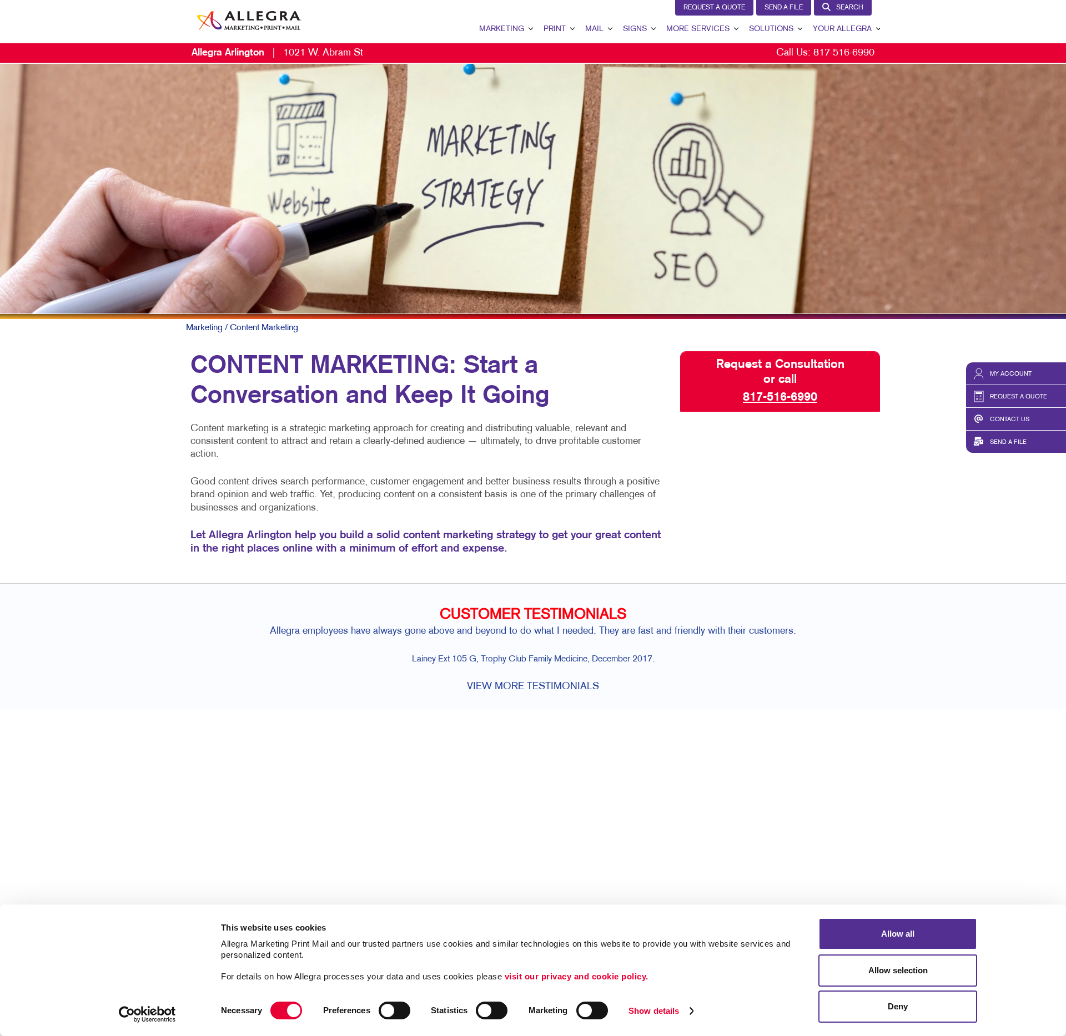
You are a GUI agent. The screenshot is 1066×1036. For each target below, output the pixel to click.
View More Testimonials (533, 686)
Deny (898, 1006)
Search (849, 7)
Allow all (897, 933)
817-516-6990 (843, 53)
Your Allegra (842, 29)
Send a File (784, 7)
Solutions (771, 29)
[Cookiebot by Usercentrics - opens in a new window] (147, 1014)
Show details (653, 1010)
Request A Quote (714, 7)
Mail (594, 29)
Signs (635, 29)
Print (555, 29)
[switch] (394, 1010)
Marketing (501, 29)
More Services (698, 29)
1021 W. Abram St (277, 53)
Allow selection (898, 970)
